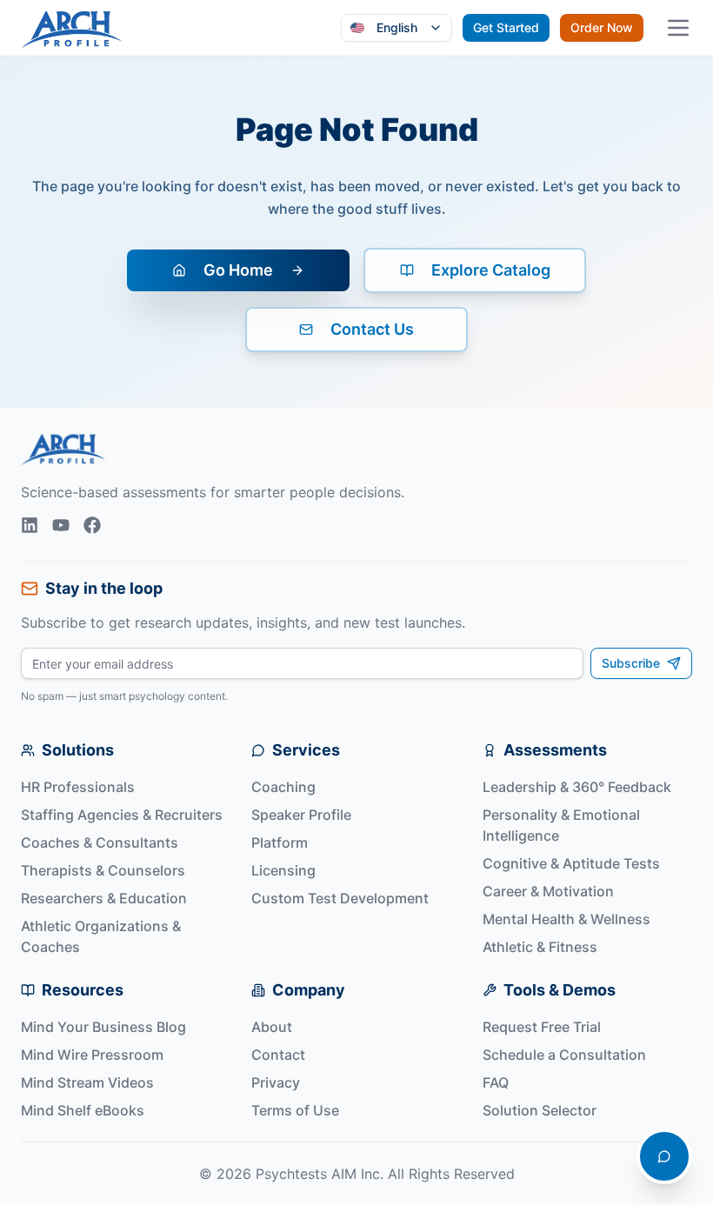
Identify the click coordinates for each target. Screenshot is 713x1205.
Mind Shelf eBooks (82, 1110)
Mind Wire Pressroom (92, 1054)
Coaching (283, 787)
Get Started (506, 27)
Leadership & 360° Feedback (577, 787)
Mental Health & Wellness (566, 919)
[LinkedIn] (29, 525)
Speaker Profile (301, 814)
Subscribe (631, 663)
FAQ (496, 1082)
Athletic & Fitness (540, 946)
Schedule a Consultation (564, 1054)
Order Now (601, 27)
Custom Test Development (340, 898)
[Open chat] (664, 1156)
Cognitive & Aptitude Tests (571, 863)
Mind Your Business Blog (103, 1026)
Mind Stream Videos (87, 1082)
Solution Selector (539, 1110)
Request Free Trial (542, 1026)
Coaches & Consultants (99, 842)
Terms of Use (295, 1110)
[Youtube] (61, 525)
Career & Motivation (548, 891)
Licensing (283, 870)
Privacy (275, 1082)
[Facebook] (92, 525)
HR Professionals (78, 787)
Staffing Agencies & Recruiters (122, 814)
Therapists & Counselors (103, 870)
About (271, 1026)
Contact (278, 1054)
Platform (279, 842)
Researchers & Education (104, 898)
